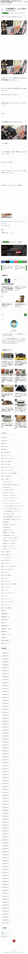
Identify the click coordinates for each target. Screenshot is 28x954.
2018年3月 (6, 905)
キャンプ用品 (7, 554)
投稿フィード (4, 933)
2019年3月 (6, 869)
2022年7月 (6, 750)
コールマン (6, 572)
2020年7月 (6, 822)
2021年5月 (6, 792)
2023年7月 (6, 715)
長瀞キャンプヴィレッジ (9, 548)
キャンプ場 (6, 479)
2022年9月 (6, 745)
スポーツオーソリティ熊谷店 (10, 584)
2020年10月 (6, 813)
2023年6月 (6, 718)
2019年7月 (6, 857)
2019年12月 (6, 842)
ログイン (3, 932)
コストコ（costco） (8, 569)
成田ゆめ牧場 (7, 527)
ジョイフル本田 (7, 575)
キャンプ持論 (7, 551)
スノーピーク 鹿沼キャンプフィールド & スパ (13, 506)
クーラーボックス (8, 557)
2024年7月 (6, 682)
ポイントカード (7, 604)
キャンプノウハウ (8, 470)
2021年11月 (6, 774)
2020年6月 (6, 825)
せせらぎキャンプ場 (8, 492)
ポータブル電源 (7, 607)
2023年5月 (6, 721)
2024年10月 (6, 676)
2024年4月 (6, 688)
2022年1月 (6, 768)
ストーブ (6, 578)
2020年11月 (6, 810)
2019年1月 (6, 875)
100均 (5, 437)
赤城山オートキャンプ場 (9, 543)
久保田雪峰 (20, 242)
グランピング (7, 563)
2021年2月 (6, 801)
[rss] (14, 950)
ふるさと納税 (7, 452)
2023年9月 (6, 709)
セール (5, 590)
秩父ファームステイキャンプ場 (10, 538)
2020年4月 (6, 831)
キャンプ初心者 (7, 476)
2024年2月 (6, 694)
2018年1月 (6, 911)
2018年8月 (6, 890)
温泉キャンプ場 (7, 628)
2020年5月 (6, 828)
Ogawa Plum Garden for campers (11, 484)
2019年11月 (6, 845)
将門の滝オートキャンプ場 (9, 524)
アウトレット (7, 455)
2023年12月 (6, 700)
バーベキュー (7, 599)
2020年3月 (6, 834)
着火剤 (5, 631)
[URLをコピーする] (25, 262)
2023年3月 (6, 727)
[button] (3, 262)
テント (5, 596)
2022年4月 (6, 759)
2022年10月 (6, 742)
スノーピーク (7, 581)
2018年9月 (6, 887)
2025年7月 (6, 670)
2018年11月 (6, 881)
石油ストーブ (7, 634)
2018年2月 (6, 908)
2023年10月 (6, 706)
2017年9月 (6, 923)
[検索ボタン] (24, 1)
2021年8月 (6, 783)
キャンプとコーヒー (8, 458)
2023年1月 (6, 733)
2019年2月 (6, 872)
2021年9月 (6, 780)
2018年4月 (6, 902)
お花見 (5, 449)
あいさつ (6, 446)
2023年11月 (6, 703)
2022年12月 (6, 736)
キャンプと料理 (7, 461)
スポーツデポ (7, 587)
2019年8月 (6, 854)
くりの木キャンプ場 (8, 489)
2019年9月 (6, 851)
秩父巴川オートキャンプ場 (9, 540)
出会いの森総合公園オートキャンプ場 (12, 516)
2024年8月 (6, 679)
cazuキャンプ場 (7, 481)
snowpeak (14, 242)
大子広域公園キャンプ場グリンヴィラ (12, 519)
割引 (5, 610)
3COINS (5, 440)
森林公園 (6, 625)
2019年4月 (6, 866)
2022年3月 (6, 762)
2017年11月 (6, 917)
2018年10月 (6, 884)
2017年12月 (6, 914)
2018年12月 (6, 878)
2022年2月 (6, 765)
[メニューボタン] (27, 1)
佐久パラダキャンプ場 (8, 514)
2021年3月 (6, 798)
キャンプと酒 (5, 242)
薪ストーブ (6, 643)
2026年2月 (6, 658)
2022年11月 (6, 739)
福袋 (5, 637)
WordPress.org (4, 936)
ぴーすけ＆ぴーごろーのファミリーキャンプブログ (11, 1)
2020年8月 (6, 819)
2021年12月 (6, 771)
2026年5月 (6, 653)
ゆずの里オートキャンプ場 (9, 495)
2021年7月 (6, 786)
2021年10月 (6, 777)
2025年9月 (6, 667)
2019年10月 (6, 848)
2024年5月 (6, 685)
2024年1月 (6, 697)
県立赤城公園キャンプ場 (9, 535)
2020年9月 (6, 816)
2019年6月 (6, 860)
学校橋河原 (6, 522)
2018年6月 (6, 896)
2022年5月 (6, 756)
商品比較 (6, 613)
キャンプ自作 (7, 560)
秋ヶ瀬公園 (6, 640)
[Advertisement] (12, 48)
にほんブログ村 (5, 225)
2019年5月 (6, 863)
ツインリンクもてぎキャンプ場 (10, 508)
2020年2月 (6, 836)
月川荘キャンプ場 (8, 530)
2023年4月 (6, 724)
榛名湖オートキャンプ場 (9, 532)
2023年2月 (6, 730)
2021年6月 (6, 789)
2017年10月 (6, 920)
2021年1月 (6, 804)
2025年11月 (6, 661)
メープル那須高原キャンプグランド (11, 511)
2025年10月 (6, 664)
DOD (5, 443)
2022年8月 (6, 747)
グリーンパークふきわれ (9, 500)
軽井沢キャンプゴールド (9, 546)
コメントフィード (5, 935)
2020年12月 (6, 807)
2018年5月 (6, 899)
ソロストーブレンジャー (9, 593)
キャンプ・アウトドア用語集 (10, 473)
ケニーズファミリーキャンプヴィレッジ (12, 503)
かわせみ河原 (7, 487)
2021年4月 (6, 795)
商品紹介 (6, 616)
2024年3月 (6, 691)
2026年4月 (6, 655)
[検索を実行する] (25, 314)
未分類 (5, 619)
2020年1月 (6, 839)
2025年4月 (6, 673)
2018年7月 (6, 893)
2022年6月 (6, 753)
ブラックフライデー (8, 601)
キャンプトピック (8, 467)
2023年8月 (6, 712)
